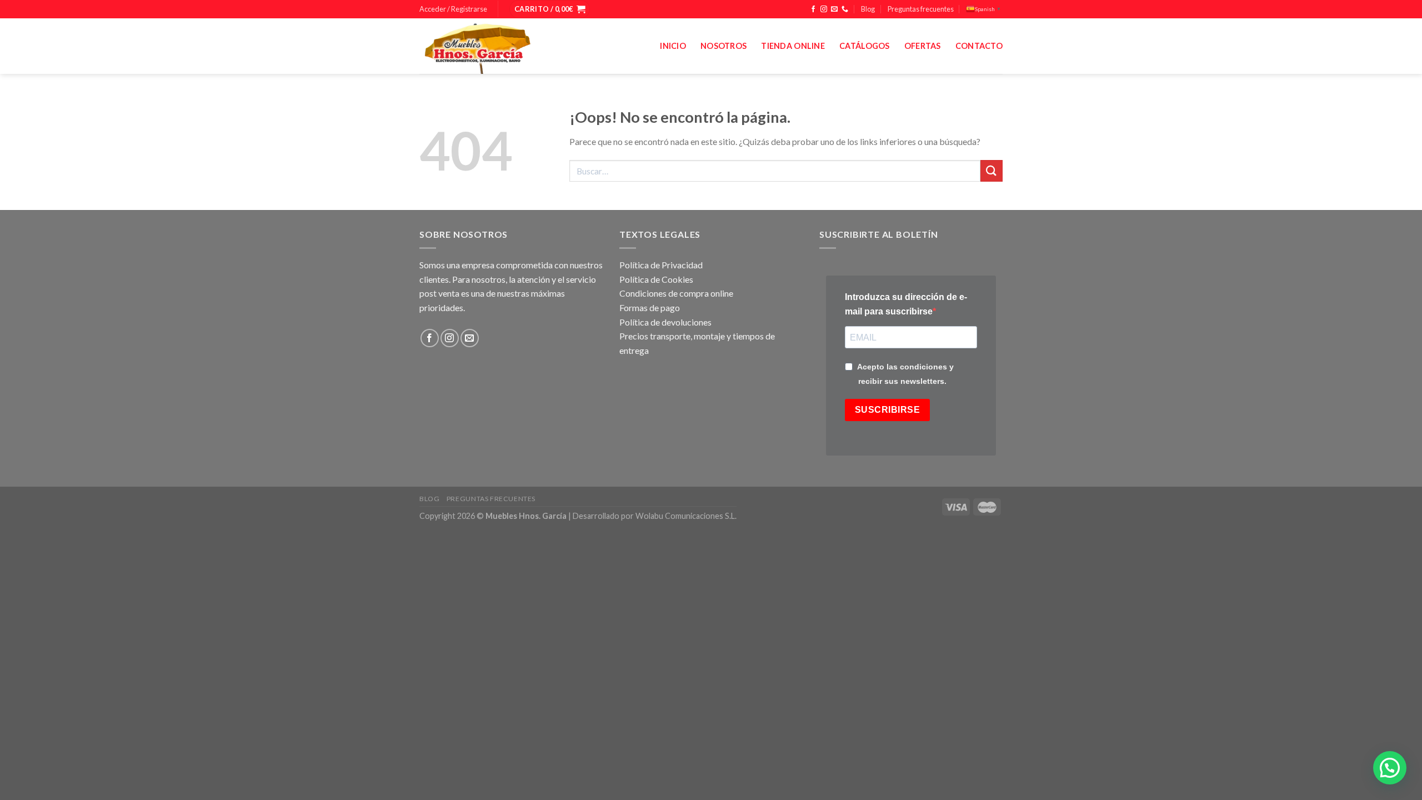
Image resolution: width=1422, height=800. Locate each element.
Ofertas (922, 46)
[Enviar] (991, 171)
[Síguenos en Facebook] (813, 9)
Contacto (979, 46)
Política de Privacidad (661, 264)
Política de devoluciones (665, 322)
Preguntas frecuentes (921, 8)
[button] (1389, 767)
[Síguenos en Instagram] (823, 9)
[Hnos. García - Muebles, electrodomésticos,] (502, 46)
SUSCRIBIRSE (887, 409)
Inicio (673, 46)
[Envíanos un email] (834, 9)
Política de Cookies (656, 279)
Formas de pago (649, 307)
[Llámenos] (845, 9)
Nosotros (723, 46)
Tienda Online (793, 46)
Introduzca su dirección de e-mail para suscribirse (906, 304)
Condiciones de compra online (676, 293)
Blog (868, 8)
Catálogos (864, 46)
